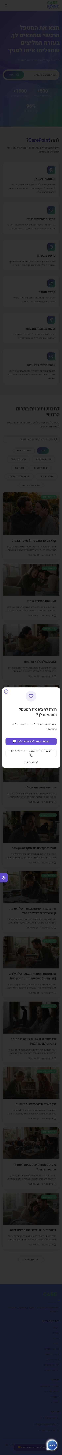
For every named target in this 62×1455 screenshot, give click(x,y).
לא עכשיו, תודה (31, 762)
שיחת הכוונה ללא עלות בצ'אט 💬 (31, 741)
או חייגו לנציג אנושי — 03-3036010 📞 (31, 753)
